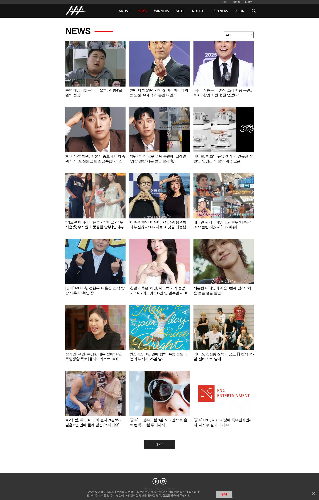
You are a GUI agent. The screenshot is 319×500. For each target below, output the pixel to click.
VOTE (180, 11)
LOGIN (236, 2)
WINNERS (161, 11)
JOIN (224, 2)
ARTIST (124, 11)
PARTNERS (219, 11)
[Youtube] (163, 481)
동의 (224, 494)
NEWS (142, 11)
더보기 (159, 444)
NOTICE (198, 11)
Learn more (95, 73)
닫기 (313, 494)
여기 (165, 495)
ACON (239, 11)
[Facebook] (155, 481)
